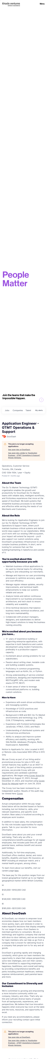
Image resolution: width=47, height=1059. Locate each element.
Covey (20, 793)
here (16, 870)
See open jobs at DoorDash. (19, 450)
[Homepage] (11, 3)
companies (18, 410)
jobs (7, 410)
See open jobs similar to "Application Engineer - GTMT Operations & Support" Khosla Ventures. (24, 455)
